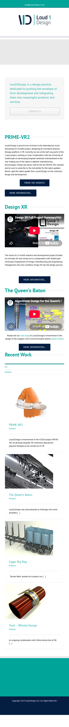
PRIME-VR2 (16, 425)
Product (8, 372)
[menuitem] (34, 366)
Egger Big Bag (18, 562)
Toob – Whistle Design (23, 625)
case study (24, 335)
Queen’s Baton (57, 338)
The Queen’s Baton (20, 495)
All (6, 366)
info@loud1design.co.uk (34, 5)
